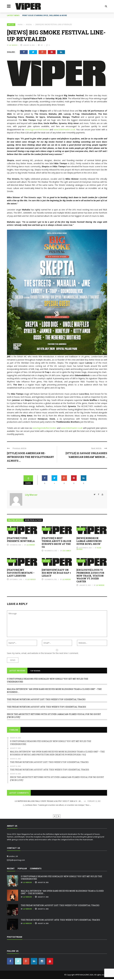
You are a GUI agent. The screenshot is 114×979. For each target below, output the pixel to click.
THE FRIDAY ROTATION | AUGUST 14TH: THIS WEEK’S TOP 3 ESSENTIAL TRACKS (46, 706)
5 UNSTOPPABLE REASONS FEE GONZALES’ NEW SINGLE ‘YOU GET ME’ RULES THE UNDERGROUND (61, 877)
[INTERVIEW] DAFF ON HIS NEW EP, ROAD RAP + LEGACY (56, 572)
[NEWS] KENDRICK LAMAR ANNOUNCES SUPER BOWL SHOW (89, 541)
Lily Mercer (13, 45)
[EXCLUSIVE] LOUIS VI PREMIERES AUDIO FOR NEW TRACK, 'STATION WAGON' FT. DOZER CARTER (90, 575)
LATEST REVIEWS (17, 670)
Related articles (15, 520)
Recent (11, 868)
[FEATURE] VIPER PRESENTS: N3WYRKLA (21, 539)
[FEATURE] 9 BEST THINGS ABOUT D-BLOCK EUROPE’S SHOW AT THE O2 (56, 542)
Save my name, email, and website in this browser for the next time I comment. (43, 653)
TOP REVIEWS (35, 671)
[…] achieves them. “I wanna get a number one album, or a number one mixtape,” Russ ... (57, 805)
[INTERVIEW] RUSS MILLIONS (57, 810)
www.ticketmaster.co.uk (64, 129)
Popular (22, 868)
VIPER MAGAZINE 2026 (84, 974)
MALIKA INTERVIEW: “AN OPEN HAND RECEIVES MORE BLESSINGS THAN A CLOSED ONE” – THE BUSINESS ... (62, 892)
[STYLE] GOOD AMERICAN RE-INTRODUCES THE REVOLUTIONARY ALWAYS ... (30, 456)
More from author (33, 520)
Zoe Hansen (66, 551)
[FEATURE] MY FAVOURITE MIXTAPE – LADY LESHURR (20, 572)
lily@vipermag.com (17, 860)
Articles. (11, 24)
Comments (35, 868)
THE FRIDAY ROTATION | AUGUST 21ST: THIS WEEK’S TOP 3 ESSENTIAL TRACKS (46, 699)
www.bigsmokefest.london (37, 129)
